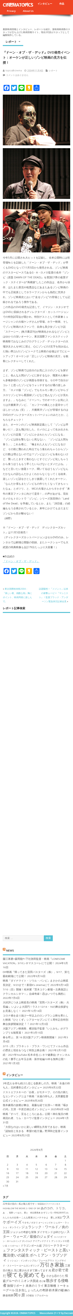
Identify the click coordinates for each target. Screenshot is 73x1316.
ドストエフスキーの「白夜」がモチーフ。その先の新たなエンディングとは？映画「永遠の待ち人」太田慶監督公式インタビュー (35, 1096)
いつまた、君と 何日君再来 (27, 1212)
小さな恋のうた (55, 1276)
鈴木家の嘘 (56, 1290)
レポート (11, 41)
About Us (28, 11)
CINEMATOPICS (18, 5)
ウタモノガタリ (30, 1222)
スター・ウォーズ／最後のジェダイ (36, 1234)
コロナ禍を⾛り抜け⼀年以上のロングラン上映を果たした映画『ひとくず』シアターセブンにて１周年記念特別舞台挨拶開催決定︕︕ (35, 1020)
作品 (61, 3)
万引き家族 (52, 1264)
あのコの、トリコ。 (54, 1208)
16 (7, 1173)
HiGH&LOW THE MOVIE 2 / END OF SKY (21, 1208)
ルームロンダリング (29, 1265)
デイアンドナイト (42, 1241)
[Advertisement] (36, 770)
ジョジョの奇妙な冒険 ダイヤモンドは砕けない (38, 1232)
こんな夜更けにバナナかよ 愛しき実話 (41, 1217)
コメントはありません (17, 75)
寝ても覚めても (26, 1274)
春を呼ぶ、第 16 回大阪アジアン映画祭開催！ (30, 1037)
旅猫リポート (16, 1286)
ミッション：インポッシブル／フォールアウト (30, 1260)
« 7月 (5, 1185)
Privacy (11, 11)
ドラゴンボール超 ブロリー (37, 1245)
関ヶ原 (19, 1294)
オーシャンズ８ (45, 1222)
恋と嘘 (42, 1281)
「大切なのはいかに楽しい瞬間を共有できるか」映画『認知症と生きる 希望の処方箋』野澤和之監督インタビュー (35, 1131)
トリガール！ (14, 1245)
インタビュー (45, 3)
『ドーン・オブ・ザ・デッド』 (21, 561)
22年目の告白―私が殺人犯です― (20, 1203)
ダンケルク (27, 1241)
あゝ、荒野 (8, 1212)
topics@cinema (14, 70)
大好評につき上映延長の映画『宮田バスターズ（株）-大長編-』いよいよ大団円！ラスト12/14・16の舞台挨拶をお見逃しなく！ (36, 1007)
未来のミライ (35, 1286)
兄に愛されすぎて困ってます (31, 1270)
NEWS (10, 950)
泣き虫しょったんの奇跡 (31, 1290)
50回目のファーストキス (48, 1204)
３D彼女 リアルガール (37, 1295)
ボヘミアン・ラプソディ (35, 1257)
